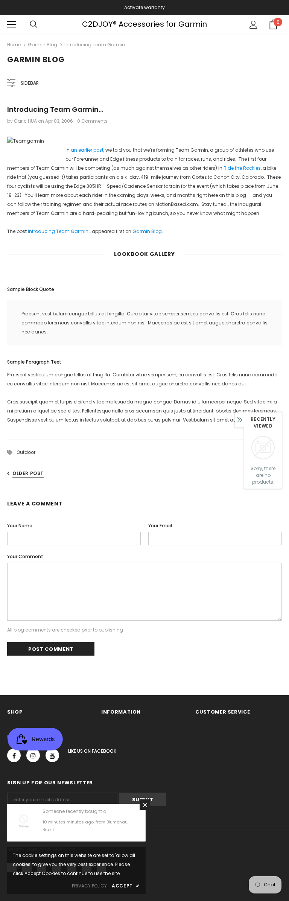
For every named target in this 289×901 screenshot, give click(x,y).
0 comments (92, 121)
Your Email (160, 525)
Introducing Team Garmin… (59, 231)
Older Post (28, 473)
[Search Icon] (33, 24)
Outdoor (26, 452)
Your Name (19, 525)
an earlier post (87, 150)
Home (14, 44)
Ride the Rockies (242, 168)
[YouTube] (52, 755)
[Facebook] (14, 755)
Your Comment (25, 556)
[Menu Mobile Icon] (11, 24)
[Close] (145, 804)
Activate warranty (144, 7)
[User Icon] (253, 25)
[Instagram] (33, 755)
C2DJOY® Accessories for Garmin (144, 24)
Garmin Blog (42, 44)
